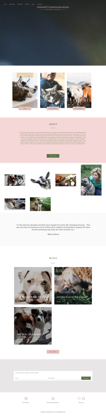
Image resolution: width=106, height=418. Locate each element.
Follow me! (81, 402)
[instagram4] (79, 398)
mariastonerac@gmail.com (53, 402)
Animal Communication (53, 7)
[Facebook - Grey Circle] (83, 398)
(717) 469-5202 (25, 402)
